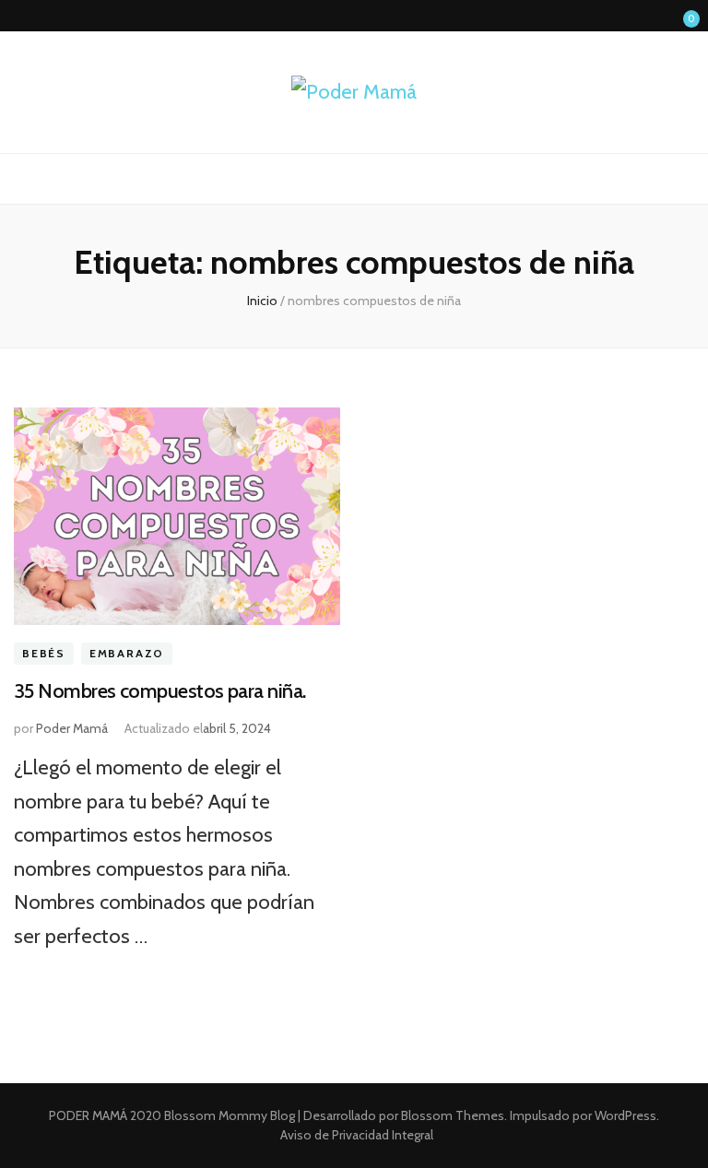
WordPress (625, 1115)
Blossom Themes (451, 1115)
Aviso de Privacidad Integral (356, 1135)
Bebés (43, 654)
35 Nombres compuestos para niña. (159, 690)
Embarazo (126, 654)
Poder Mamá (72, 728)
